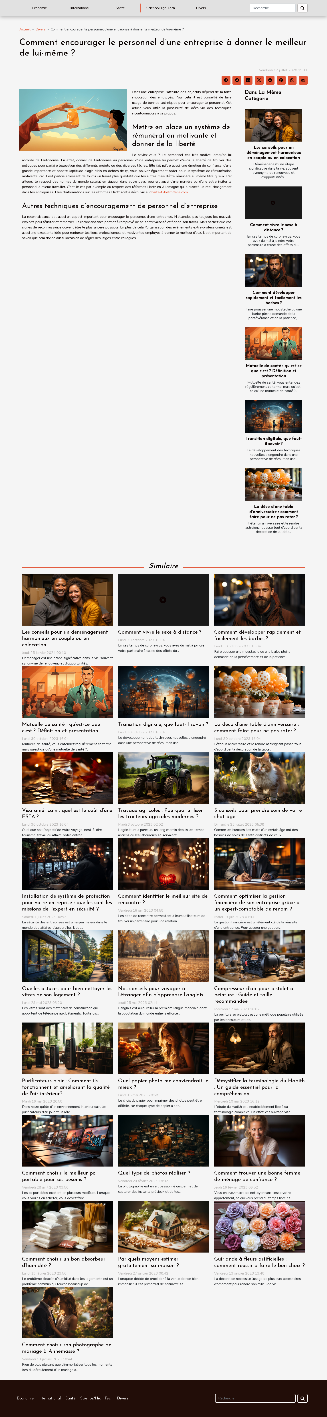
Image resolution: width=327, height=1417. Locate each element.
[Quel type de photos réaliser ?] (163, 1140)
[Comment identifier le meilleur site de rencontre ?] (163, 863)
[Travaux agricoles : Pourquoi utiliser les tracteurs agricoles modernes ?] (163, 777)
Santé (120, 8)
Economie (39, 8)
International (79, 8)
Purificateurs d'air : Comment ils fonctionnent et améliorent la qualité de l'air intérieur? (66, 1087)
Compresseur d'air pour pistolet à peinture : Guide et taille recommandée (253, 995)
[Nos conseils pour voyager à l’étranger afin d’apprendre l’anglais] (163, 955)
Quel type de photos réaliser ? (154, 1173)
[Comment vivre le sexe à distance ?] (273, 202)
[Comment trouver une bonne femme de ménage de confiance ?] (259, 1140)
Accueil (24, 29)
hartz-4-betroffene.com (169, 192)
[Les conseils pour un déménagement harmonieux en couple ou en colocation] (273, 125)
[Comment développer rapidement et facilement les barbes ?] (273, 270)
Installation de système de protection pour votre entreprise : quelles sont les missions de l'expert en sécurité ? (67, 903)
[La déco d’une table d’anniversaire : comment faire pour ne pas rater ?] (273, 484)
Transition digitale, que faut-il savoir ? (163, 724)
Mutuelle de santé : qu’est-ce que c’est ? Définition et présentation (274, 371)
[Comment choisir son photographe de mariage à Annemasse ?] (67, 1312)
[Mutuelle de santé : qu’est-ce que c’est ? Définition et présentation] (273, 343)
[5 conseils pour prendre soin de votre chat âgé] (259, 777)
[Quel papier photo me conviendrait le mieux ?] (163, 1048)
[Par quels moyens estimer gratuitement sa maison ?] (163, 1226)
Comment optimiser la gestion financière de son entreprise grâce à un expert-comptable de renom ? (257, 903)
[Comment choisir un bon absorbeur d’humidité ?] (67, 1226)
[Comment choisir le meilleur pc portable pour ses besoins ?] (67, 1140)
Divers (201, 8)
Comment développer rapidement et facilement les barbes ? (274, 298)
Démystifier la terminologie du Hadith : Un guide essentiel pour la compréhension (259, 1087)
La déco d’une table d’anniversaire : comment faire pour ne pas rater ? (273, 512)
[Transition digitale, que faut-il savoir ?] (273, 416)
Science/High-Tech (160, 8)
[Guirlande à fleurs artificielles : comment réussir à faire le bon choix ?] (259, 1226)
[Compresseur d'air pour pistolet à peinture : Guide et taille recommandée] (259, 955)
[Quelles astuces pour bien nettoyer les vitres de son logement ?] (67, 955)
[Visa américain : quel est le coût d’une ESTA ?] (67, 777)
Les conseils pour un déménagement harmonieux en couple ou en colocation (273, 153)
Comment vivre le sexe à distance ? (159, 632)
